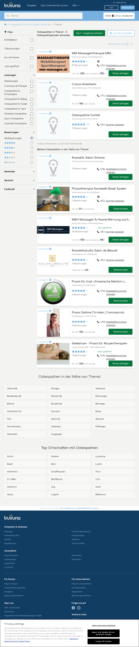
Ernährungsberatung (81, 531)
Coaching (8, 567)
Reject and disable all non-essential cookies (103, 633)
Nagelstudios (10, 543)
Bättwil (10, 403)
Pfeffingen (100, 426)
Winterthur (12, 471)
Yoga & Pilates (78, 543)
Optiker (7, 539)
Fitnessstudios (78, 535)
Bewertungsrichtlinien (13, 595)
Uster (98, 486)
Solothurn (12, 486)
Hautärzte (76, 559)
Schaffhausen (58, 471)
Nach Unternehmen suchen (54, 5)
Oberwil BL (12, 388)
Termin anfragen (120, 73)
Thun (97, 471)
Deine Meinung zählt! (71, 508)
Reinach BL (56, 396)
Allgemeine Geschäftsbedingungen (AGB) (23, 615)
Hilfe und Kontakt (12, 607)
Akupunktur (77, 555)
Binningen (100, 403)
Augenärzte (9, 563)
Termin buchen (120, 208)
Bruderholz (56, 403)
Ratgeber (32, 5)
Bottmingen (101, 396)
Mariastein (12, 434)
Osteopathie (16, 24)
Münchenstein (14, 426)
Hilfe (74, 5)
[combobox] (46, 15)
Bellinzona (100, 494)
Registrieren (128, 8)
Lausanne (100, 456)
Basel (98, 411)
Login (111, 8)
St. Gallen (11, 479)
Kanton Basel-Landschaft (38, 24)
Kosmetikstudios (11, 535)
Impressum (9, 611)
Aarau (10, 494)
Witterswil (100, 388)
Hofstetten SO (14, 411)
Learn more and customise (103, 625)
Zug (53, 486)
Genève (55, 456)
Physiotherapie (11, 555)
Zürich (10, 456)
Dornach (55, 411)
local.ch (75, 619)
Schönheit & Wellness (15, 526)
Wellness (76, 539)
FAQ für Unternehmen (81, 584)
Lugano (55, 494)
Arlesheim (56, 426)
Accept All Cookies (104, 641)
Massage (8, 531)
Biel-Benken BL (14, 396)
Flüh (9, 419)
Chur (97, 479)
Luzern (98, 464)
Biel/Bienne (56, 479)
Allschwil (99, 419)
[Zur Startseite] (14, 5)
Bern (53, 464)
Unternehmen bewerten (14, 587)
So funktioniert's (79, 587)
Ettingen (55, 388)
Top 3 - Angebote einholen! (89, 33)
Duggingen (56, 434)
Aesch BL (55, 419)
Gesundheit (10, 550)
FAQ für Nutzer (11, 584)
